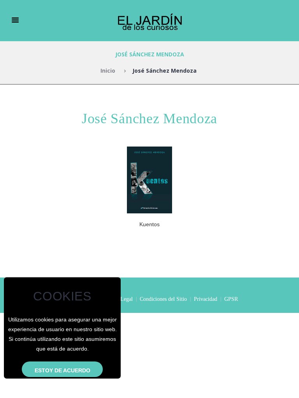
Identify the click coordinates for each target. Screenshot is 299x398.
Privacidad (205, 299)
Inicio (107, 70)
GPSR (231, 299)
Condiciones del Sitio (163, 299)
